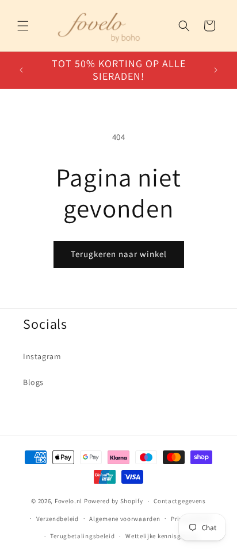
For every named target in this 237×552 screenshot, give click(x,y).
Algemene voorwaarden (124, 519)
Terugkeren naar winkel (119, 253)
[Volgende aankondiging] (215, 70)
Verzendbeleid (57, 519)
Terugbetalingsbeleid (82, 536)
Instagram (42, 356)
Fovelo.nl (68, 501)
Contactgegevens (180, 501)
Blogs (33, 382)
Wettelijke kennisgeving (161, 536)
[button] (23, 25)
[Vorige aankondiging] (21, 70)
